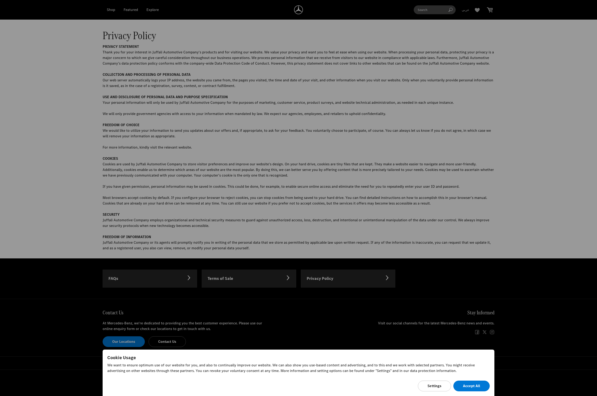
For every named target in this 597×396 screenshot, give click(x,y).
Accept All (471, 385)
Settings (434, 385)
